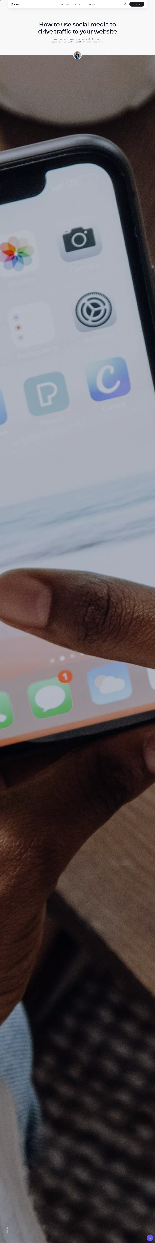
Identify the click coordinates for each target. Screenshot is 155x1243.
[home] (16, 4)
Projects (64, 4)
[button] (77, 4)
